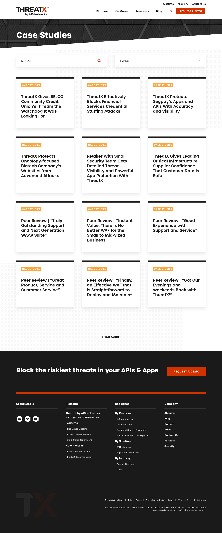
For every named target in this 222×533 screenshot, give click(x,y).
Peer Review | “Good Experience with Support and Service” (175, 225)
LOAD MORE (111, 337)
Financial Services (126, 464)
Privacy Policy (135, 500)
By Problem (123, 413)
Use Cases (121, 11)
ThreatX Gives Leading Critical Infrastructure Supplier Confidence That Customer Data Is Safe (176, 166)
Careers (169, 424)
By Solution (123, 441)
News (167, 429)
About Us (169, 413)
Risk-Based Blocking (77, 429)
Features (72, 423)
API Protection (124, 447)
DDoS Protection (125, 424)
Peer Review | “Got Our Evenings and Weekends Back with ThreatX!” (176, 287)
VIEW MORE (28, 123)
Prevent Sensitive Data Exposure (133, 435)
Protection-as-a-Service (79, 434)
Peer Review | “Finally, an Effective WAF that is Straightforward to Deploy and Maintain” (109, 287)
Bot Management (125, 419)
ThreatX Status (185, 500)
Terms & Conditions (114, 500)
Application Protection (128, 452)
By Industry (123, 458)
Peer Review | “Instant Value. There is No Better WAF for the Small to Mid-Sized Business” (110, 230)
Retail (119, 469)
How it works (75, 445)
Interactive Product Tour (79, 451)
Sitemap (201, 500)
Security (183, 4)
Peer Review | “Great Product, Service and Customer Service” (42, 285)
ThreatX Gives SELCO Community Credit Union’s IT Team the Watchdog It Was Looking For (42, 106)
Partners (168, 4)
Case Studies (31, 85)
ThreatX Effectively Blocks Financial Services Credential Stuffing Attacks (107, 104)
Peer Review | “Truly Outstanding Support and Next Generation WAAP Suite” (42, 228)
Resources (142, 11)
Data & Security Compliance (160, 500)
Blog (159, 11)
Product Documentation (79, 457)
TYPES (124, 61)
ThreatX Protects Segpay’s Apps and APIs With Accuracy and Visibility (173, 104)
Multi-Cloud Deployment (79, 440)
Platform (102, 11)
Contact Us (199, 4)
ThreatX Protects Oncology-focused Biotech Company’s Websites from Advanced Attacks (41, 166)
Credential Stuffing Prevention (131, 430)
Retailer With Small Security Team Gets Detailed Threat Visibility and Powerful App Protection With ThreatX (110, 168)
